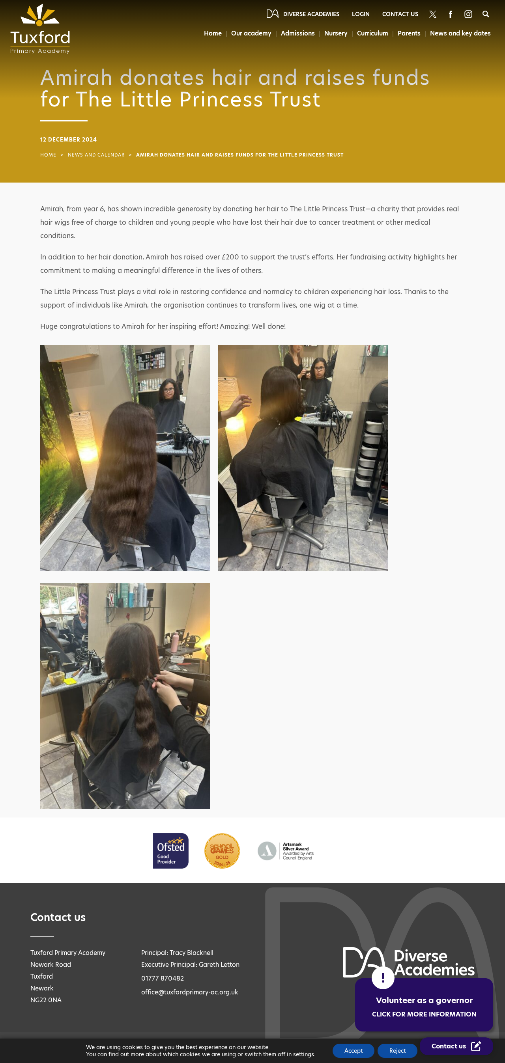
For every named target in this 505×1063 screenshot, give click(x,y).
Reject (397, 1051)
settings (303, 1054)
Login (361, 14)
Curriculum (372, 33)
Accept (353, 1051)
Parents (409, 33)
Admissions (298, 33)
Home (213, 33)
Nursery (336, 33)
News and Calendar (96, 155)
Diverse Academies (311, 14)
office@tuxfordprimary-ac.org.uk (189, 992)
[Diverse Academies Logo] (42, 28)
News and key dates (460, 33)
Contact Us (400, 14)
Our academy (251, 33)
